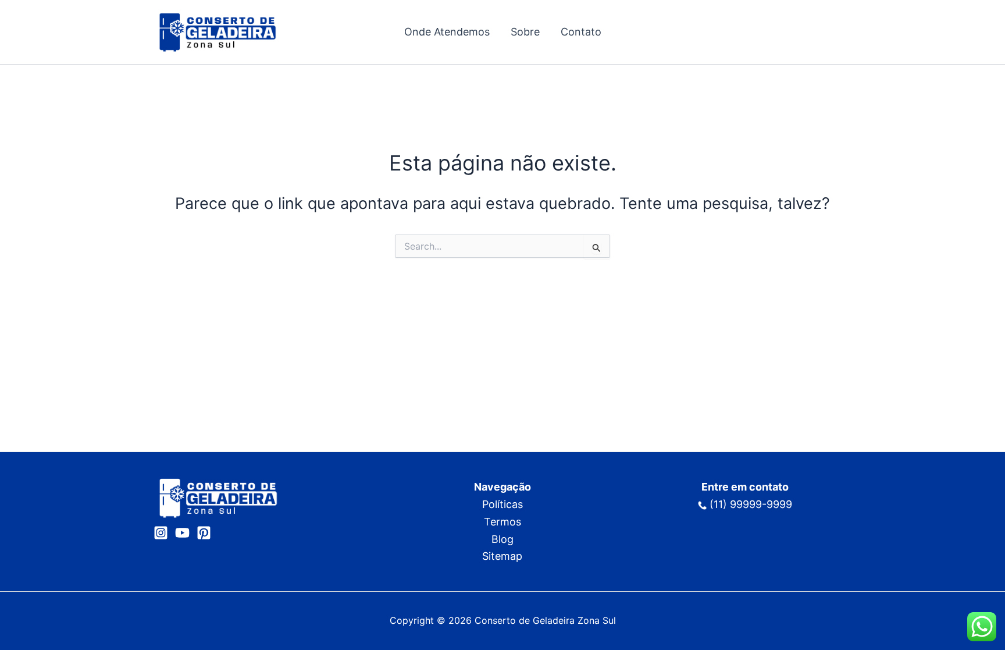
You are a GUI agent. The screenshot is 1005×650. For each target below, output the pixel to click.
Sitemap (502, 556)
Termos (502, 522)
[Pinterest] (204, 532)
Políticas (502, 504)
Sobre (525, 32)
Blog (502, 539)
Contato (581, 32)
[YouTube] (182, 532)
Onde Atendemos (447, 32)
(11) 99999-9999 (751, 504)
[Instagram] (161, 532)
